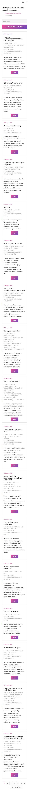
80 (12, 787)
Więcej (14, 72)
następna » (18, 787)
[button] (27, 2)
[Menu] (23, 2)
